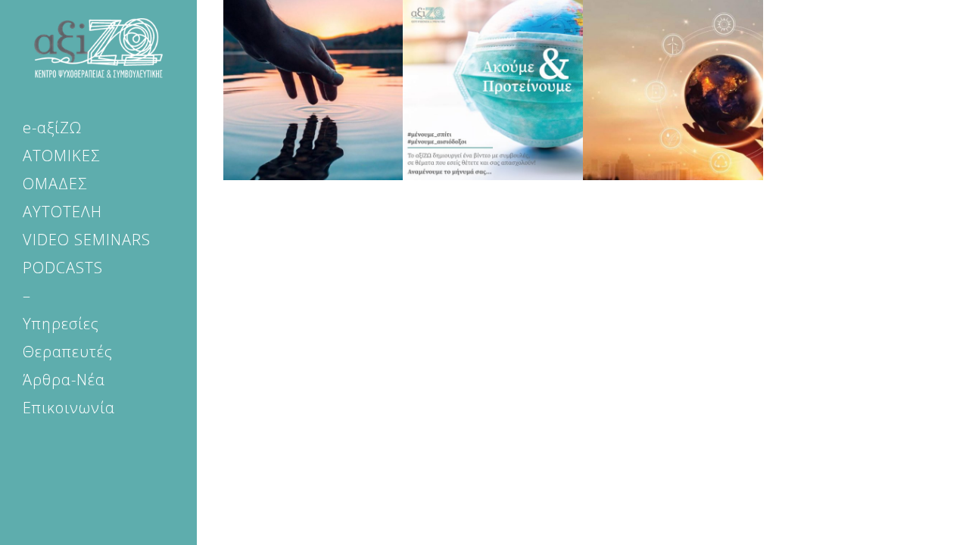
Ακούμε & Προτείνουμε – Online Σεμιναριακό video (492, 92)
